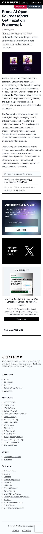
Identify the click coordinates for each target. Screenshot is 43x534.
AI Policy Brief (9, 431)
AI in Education (9, 402)
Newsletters (8, 382)
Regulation (36, 2)
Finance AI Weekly (11, 419)
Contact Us (8, 391)
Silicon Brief (8, 428)
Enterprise (8, 485)
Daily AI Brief (22, 182)
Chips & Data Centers (12, 494)
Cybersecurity (9, 491)
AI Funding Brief (10, 434)
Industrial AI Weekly (11, 442)
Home (6, 379)
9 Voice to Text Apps (12, 457)
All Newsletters (10, 445)
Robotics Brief (9, 425)
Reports (7, 385)
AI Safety (7, 500)
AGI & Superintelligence (13, 502)
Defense (7, 482)
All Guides (8, 460)
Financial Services (11, 488)
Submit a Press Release (13, 388)
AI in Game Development (13, 508)
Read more (21, 319)
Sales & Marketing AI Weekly (15, 414)
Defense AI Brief (10, 411)
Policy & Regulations (12, 480)
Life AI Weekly (9, 408)
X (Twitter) (26, 530)
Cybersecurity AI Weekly (13, 440)
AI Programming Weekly (13, 437)
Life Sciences (9, 505)
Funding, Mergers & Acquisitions (16, 497)
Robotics (7, 477)
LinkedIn (15, 530)
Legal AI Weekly (10, 417)
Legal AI (24, 2)
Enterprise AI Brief (11, 422)
